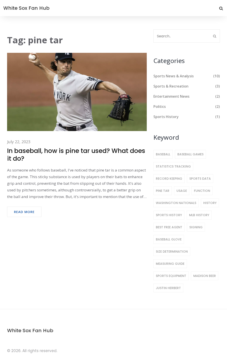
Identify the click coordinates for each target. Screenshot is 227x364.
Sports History (186, 116)
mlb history (199, 215)
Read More (24, 212)
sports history (169, 215)
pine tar (162, 191)
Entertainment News (186, 96)
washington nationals (176, 203)
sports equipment (171, 276)
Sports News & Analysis (186, 76)
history (210, 203)
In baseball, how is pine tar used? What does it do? (76, 154)
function (202, 191)
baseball (163, 154)
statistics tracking (173, 166)
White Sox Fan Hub (26, 8)
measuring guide (170, 263)
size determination (172, 251)
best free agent (169, 227)
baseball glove (169, 239)
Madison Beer (204, 276)
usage (181, 191)
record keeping (169, 178)
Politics (186, 106)
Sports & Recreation (186, 86)
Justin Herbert (168, 288)
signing (196, 227)
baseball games (190, 154)
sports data (200, 178)
